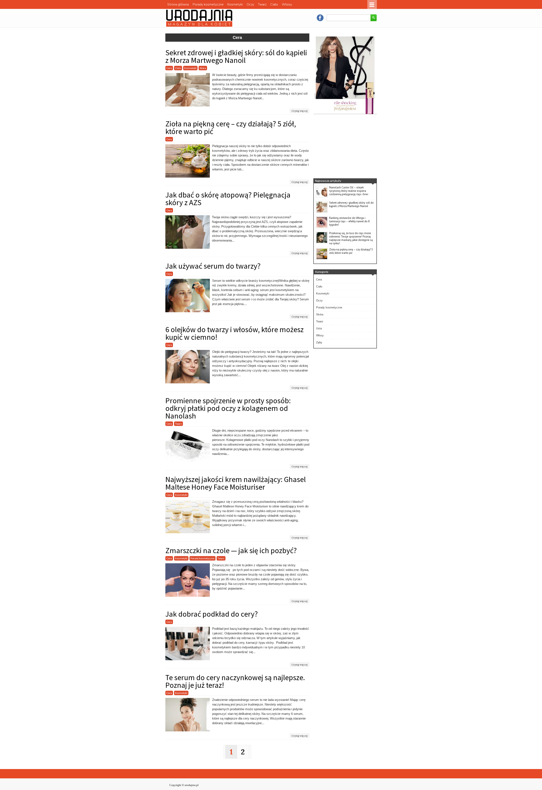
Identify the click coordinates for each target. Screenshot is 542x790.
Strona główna (178, 4)
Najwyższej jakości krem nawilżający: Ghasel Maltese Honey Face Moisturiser (235, 483)
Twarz (262, 4)
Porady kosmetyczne (208, 4)
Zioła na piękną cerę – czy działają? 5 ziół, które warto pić (230, 127)
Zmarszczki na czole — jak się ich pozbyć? (231, 550)
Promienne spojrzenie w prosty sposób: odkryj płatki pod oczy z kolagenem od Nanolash (228, 408)
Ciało (274, 4)
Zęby (319, 342)
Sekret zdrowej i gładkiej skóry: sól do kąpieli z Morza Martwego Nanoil (236, 56)
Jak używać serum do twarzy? (213, 266)
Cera (169, 68)
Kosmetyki (235, 4)
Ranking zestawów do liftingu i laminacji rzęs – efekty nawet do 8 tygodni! (349, 221)
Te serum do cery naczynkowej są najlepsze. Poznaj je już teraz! (235, 681)
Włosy (287, 4)
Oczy (250, 4)
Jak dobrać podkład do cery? (212, 614)
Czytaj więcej (299, 110)
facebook (320, 17)
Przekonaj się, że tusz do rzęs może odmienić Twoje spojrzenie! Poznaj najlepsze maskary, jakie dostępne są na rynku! (351, 238)
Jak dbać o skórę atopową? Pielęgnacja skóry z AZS (227, 198)
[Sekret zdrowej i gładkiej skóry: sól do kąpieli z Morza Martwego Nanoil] (322, 212)
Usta (319, 328)
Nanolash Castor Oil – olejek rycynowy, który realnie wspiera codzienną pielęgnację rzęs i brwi (348, 191)
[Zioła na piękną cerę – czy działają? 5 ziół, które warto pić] (322, 258)
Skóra (203, 68)
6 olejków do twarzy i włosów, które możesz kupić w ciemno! (234, 333)
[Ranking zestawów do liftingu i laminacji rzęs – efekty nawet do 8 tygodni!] (322, 227)
